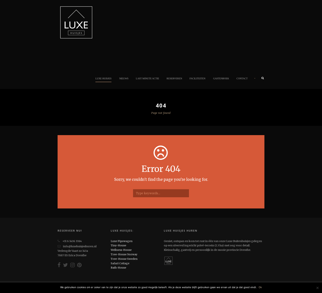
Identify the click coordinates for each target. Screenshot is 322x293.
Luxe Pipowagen (121, 241)
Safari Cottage (120, 263)
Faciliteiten (197, 78)
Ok (260, 287)
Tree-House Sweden (124, 259)
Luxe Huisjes (103, 78)
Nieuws (123, 78)
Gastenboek (221, 78)
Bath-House (118, 267)
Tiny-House (118, 245)
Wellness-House (121, 250)
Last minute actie (147, 78)
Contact (242, 78)
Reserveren (174, 78)
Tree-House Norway (124, 254)
